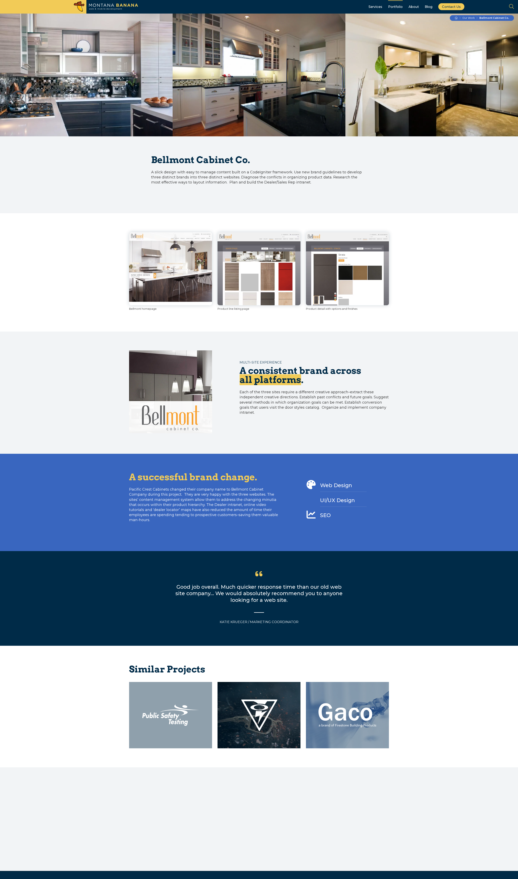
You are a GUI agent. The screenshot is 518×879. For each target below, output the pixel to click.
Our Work (468, 17)
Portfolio (395, 6)
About (414, 6)
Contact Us (451, 7)
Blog (428, 6)
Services (375, 6)
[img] (170, 268)
